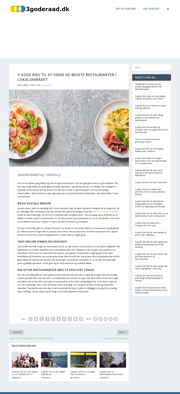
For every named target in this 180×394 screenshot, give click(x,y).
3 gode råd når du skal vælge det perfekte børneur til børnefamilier (151, 256)
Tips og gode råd (125, 9)
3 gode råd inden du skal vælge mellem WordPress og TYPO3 (150, 97)
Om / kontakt (151, 9)
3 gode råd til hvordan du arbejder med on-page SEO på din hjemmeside (151, 130)
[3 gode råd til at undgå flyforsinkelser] (83, 360)
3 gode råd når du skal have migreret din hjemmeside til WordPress (149, 173)
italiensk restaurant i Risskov (105, 211)
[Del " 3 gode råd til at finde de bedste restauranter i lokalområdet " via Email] (75, 319)
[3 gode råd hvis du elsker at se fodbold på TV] (25, 360)
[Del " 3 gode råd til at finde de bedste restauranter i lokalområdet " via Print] (81, 319)
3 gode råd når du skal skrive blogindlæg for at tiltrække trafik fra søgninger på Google (150, 204)
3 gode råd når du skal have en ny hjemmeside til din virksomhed (151, 214)
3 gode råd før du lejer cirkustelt (151, 182)
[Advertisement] (90, 38)
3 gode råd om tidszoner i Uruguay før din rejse (147, 224)
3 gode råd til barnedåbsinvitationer (111, 373)
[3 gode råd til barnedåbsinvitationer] (113, 360)
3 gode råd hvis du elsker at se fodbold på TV (25, 373)
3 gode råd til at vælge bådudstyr (53, 373)
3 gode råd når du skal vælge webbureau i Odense (149, 150)
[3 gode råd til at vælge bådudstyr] (54, 360)
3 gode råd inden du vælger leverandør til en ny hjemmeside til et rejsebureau (151, 161)
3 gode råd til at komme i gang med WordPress (150, 106)
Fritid (32, 85)
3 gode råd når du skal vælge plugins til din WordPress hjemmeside (149, 117)
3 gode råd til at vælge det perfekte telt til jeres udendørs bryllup (150, 192)
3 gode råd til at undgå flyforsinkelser (82, 373)
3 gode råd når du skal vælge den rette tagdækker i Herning (151, 267)
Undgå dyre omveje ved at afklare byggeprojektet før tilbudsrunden (148, 86)
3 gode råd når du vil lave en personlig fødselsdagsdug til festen (149, 278)
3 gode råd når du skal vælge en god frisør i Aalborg (150, 233)
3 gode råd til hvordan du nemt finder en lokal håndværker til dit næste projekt (151, 290)
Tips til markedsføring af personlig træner (147, 140)
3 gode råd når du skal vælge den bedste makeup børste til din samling (151, 244)
